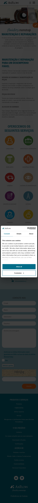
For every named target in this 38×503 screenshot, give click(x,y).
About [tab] (31, 234)
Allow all (19, 266)
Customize (18, 273)
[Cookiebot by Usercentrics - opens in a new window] (27, 228)
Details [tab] (19, 234)
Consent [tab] (7, 234)
